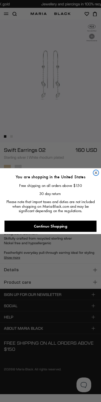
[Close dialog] (96, 172)
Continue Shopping (50, 226)
